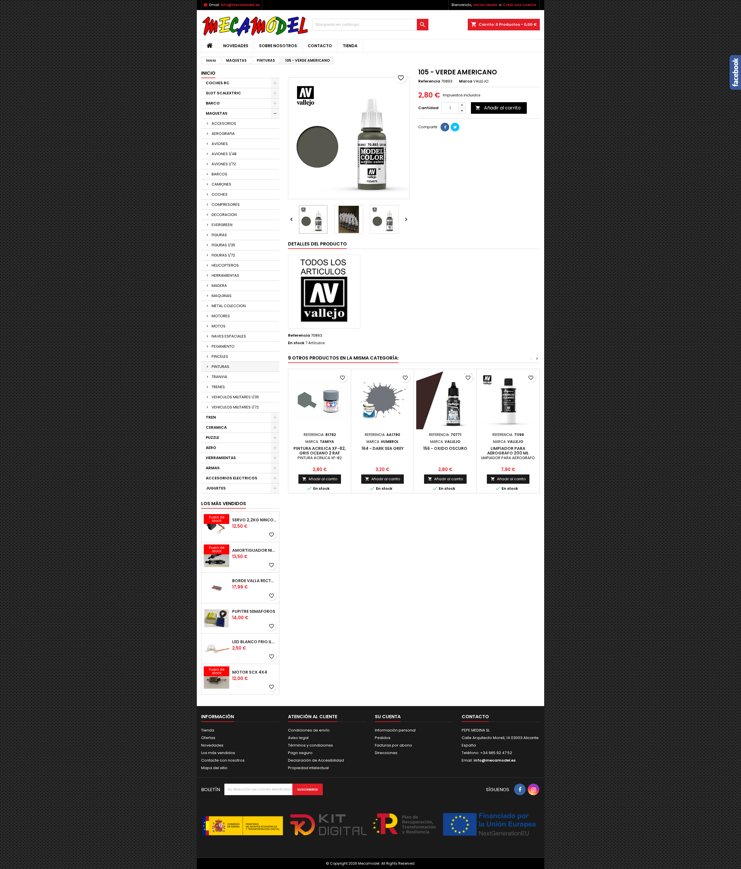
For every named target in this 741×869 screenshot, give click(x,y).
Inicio (208, 73)
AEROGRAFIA (223, 133)
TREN (211, 417)
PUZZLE (212, 437)
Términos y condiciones (310, 745)
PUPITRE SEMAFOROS (253, 611)
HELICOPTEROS (225, 265)
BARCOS (219, 174)
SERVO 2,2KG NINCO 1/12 (254, 520)
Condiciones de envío (309, 730)
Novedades (235, 46)
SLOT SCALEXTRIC (223, 93)
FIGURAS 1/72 (223, 255)
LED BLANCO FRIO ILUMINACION (254, 641)
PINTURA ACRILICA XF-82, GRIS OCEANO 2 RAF (320, 451)
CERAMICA (216, 427)
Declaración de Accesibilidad (316, 760)
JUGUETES (216, 488)
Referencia (429, 81)
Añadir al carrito (498, 107)
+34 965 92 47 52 (495, 753)
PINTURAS (220, 366)
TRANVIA (219, 377)
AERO (211, 447)
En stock (296, 343)
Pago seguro (300, 753)
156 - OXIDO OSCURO (445, 448)
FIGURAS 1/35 (223, 245)
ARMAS (213, 468)
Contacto (320, 46)
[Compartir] (445, 127)
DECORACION (224, 214)
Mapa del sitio (214, 768)
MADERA (219, 285)
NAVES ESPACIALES (229, 336)
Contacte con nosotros (223, 760)
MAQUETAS (217, 113)
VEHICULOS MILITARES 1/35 (235, 397)
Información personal (395, 730)
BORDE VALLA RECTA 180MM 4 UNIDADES (254, 580)
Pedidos (382, 737)
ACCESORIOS (224, 123)
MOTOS (218, 326)
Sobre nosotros (278, 46)
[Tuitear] (455, 127)
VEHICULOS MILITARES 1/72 (235, 407)
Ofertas (208, 737)
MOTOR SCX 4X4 (249, 672)
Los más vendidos (223, 503)
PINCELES (220, 356)
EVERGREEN (222, 225)
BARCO (213, 103)
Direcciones (386, 753)
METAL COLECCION (229, 306)
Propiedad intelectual (308, 768)
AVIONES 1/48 (224, 154)
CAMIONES (221, 184)
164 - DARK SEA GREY (382, 448)
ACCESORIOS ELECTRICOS (231, 478)
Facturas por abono (393, 745)
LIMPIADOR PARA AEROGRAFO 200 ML (508, 451)
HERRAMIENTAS (225, 275)
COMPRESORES (226, 204)
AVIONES (220, 143)
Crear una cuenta (519, 4)
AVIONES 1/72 (224, 164)
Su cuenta (388, 716)
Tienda (350, 46)
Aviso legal (298, 737)
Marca (465, 81)
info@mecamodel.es (240, 4)
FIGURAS (219, 235)
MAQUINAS (222, 295)
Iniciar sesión (485, 4)
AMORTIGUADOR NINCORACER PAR (254, 550)
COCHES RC (218, 83)
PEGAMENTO (223, 346)
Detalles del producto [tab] (317, 244)
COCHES (220, 194)
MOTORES (221, 316)
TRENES (218, 387)
